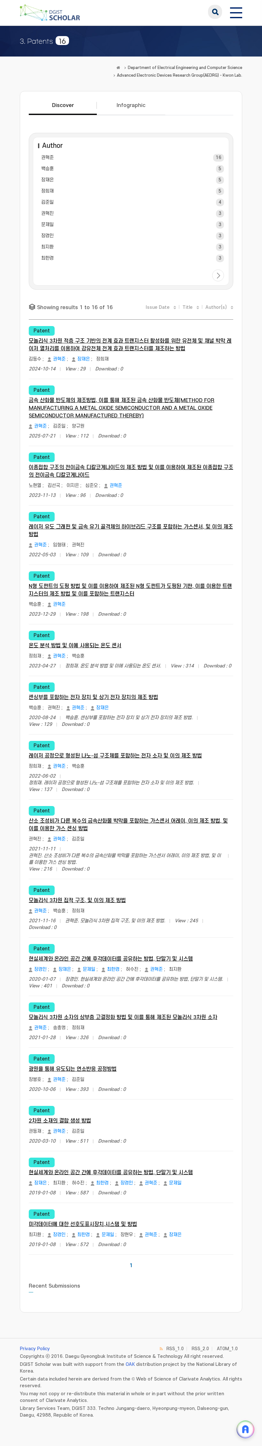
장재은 (47, 180)
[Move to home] (118, 68)
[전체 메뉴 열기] (236, 12)
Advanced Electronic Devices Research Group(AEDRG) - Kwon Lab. (179, 75)
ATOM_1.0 (227, 1348)
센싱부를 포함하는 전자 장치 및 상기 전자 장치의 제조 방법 (93, 697)
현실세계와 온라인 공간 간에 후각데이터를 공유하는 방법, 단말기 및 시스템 (111, 959)
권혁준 (47, 157)
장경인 (47, 236)
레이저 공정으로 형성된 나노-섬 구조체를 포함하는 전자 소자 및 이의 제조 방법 (115, 756)
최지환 (47, 247)
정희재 (47, 191)
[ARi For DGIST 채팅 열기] (245, 1429)
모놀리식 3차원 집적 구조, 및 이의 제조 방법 (77, 900)
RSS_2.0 (200, 1348)
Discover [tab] (63, 105)
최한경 (47, 258)
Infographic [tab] (131, 105)
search (215, 12)
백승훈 (47, 168)
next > (218, 275)
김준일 (47, 202)
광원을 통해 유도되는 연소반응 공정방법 (73, 1069)
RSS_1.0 (175, 1348)
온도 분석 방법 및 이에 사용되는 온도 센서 (75, 646)
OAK (130, 1364)
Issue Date (158, 307)
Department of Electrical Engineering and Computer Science (185, 67)
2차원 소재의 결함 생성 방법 (60, 1121)
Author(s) (216, 307)
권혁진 (47, 213)
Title (187, 307)
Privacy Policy (35, 1348)
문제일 (47, 224)
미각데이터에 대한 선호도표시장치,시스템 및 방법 (83, 1224)
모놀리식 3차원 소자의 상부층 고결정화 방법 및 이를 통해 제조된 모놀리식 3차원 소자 (123, 1017)
